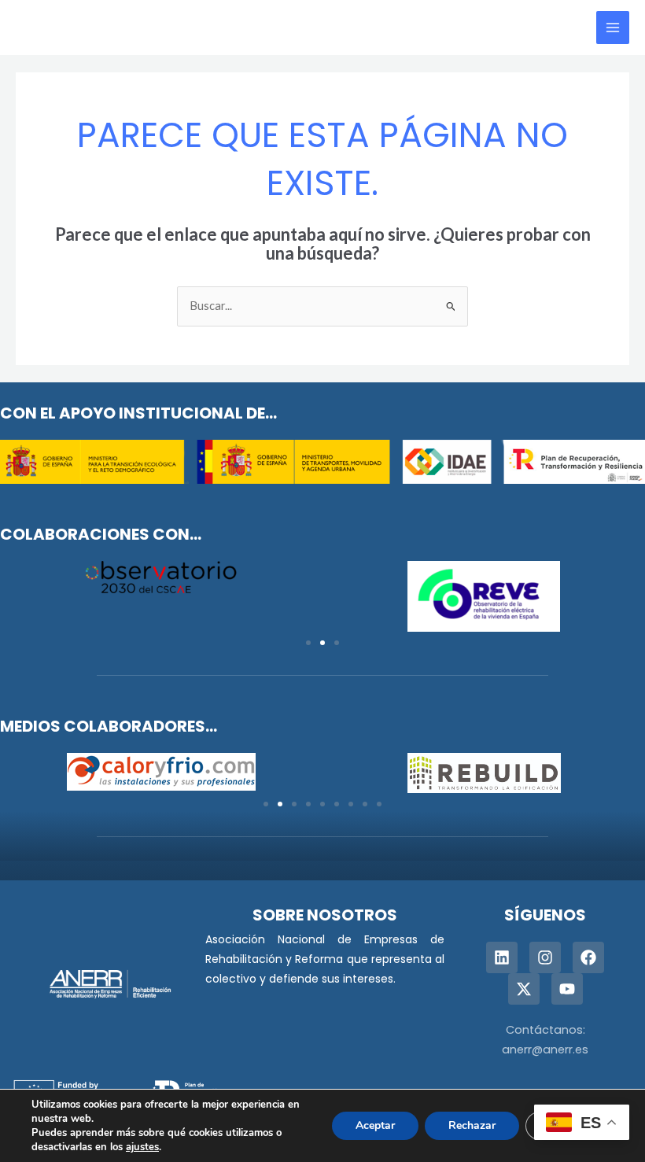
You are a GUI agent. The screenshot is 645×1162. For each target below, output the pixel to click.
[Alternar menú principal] (612, 27)
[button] (308, 642)
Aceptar (375, 1125)
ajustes (142, 1147)
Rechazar (472, 1125)
